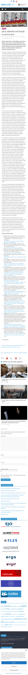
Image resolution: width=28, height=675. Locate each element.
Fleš (7, 609)
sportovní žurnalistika (18, 622)
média (12, 616)
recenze (3, 619)
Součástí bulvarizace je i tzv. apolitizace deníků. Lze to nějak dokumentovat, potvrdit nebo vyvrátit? (13, 346)
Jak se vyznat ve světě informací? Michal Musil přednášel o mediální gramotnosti (13, 422)
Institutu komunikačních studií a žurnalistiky (13, 639)
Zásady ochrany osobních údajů (7, 643)
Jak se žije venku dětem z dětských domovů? (10, 488)
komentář (21, 611)
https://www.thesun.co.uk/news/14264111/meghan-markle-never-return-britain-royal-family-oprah (15, 335)
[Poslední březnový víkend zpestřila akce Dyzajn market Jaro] (14, 365)
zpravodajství (21, 624)
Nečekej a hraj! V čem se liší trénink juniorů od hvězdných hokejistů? (13, 507)
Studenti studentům (5, 501)
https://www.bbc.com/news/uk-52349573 (13, 248)
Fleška (10, 609)
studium (23, 622)
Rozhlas (11, 619)
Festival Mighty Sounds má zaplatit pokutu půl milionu (13, 400)
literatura (22, 614)
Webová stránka (4, 469)
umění (4, 624)
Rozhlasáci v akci (4, 514)
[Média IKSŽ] (14, 4)
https (5, 241)
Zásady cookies (9, 673)
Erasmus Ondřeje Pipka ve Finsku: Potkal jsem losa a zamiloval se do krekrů (12, 511)
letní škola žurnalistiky (15, 614)
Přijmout (14, 663)
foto (16, 609)
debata (12, 606)
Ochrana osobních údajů (16, 673)
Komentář (3, 436)
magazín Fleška (4, 616)
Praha (22, 616)
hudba (8, 611)
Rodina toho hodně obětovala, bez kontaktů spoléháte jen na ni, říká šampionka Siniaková (13, 504)
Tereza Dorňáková (11, 36)
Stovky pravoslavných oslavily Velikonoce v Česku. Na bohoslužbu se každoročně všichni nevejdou (12, 495)
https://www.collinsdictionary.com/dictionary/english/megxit (15, 257)
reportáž (7, 619)
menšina (9, 616)
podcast (15, 616)
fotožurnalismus (4, 611)
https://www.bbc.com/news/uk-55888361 (13, 253)
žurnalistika (9, 626)
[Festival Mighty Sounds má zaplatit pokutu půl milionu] (14, 386)
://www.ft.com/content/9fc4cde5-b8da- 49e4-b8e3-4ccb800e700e (14, 241)
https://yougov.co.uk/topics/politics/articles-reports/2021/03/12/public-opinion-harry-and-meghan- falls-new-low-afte (14, 311)
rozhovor (7, 622)
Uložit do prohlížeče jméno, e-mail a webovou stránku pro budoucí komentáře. (13, 476)
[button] (26, 650)
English (24, 605)
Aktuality (4, 28)
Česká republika (4, 626)
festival (2, 609)
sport (12, 622)
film (5, 609)
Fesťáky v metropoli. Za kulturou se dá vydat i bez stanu (13, 493)
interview (11, 611)
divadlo (14, 606)
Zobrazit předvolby (14, 670)
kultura (8, 613)
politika (19, 616)
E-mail (2, 462)
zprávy (25, 624)
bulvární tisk (10, 38)
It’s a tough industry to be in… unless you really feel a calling (14, 353)
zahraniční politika (15, 624)
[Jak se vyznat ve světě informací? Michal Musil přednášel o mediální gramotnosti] (14, 407)
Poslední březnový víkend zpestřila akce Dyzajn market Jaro (13, 380)
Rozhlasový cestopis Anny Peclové (8, 490)
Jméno (2, 455)
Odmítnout (14, 666)
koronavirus (3, 614)
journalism (15, 611)
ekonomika (19, 606)
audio (2, 606)
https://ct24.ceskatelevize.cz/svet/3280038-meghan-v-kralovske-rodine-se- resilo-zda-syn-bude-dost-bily (14, 265)
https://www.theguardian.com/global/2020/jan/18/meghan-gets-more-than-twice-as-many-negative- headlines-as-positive (15, 293)
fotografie (20, 609)
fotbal (13, 609)
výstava (11, 625)
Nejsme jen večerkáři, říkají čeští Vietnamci (10, 499)
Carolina (7, 605)
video (6, 624)
